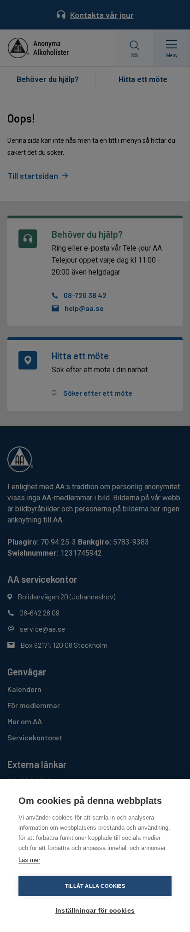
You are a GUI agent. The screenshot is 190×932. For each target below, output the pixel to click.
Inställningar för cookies (95, 910)
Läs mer (29, 859)
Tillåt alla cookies (95, 886)
